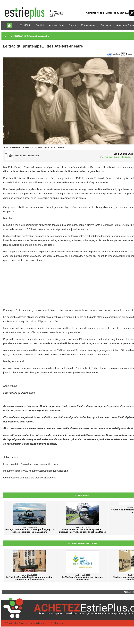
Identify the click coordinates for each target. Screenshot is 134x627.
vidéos (129, 613)
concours (51, 613)
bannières (39, 613)
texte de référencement (103, 613)
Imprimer (116, 54)
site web (120, 613)
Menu (26, 25)
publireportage (81, 613)
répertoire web (65, 613)
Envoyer (129, 54)
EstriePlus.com (20, 623)
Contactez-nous (94, 13)
